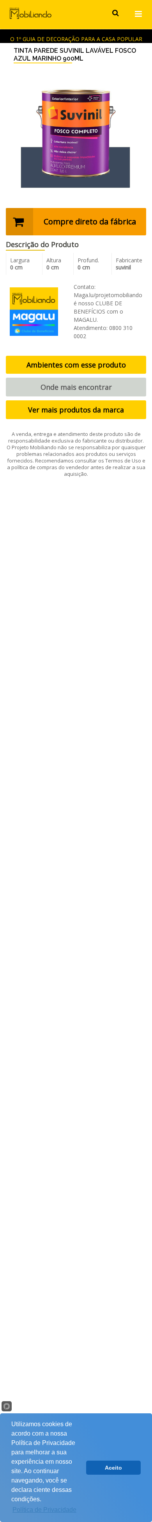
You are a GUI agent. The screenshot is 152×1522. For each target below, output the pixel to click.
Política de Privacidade (44, 1509)
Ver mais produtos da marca (76, 409)
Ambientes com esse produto (76, 364)
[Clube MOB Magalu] (34, 310)
